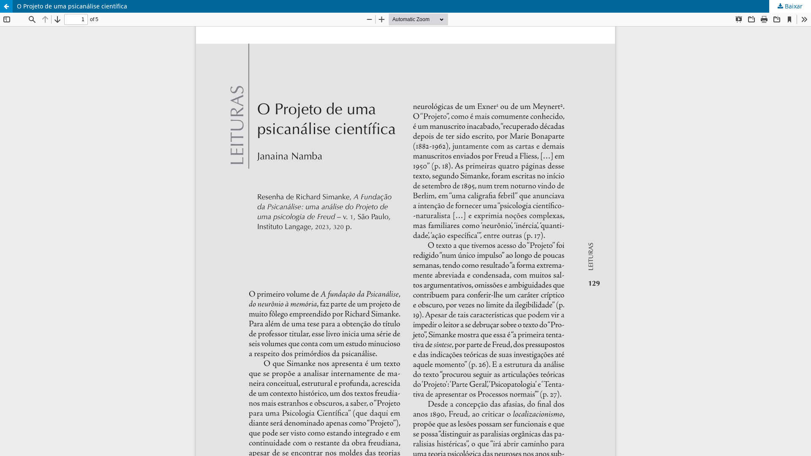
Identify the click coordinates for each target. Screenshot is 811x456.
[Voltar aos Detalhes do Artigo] (6, 6)
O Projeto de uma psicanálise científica (72, 6)
